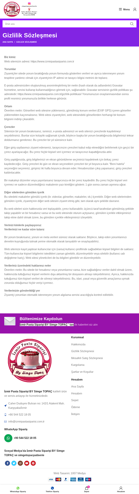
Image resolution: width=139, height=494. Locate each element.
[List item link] (103, 351)
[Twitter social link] (13, 463)
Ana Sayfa (8, 42)
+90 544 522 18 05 (25, 437)
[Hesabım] (135, 9)
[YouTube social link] (26, 463)
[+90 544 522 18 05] (8, 438)
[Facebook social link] (7, 463)
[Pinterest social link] (33, 463)
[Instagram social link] (20, 463)
